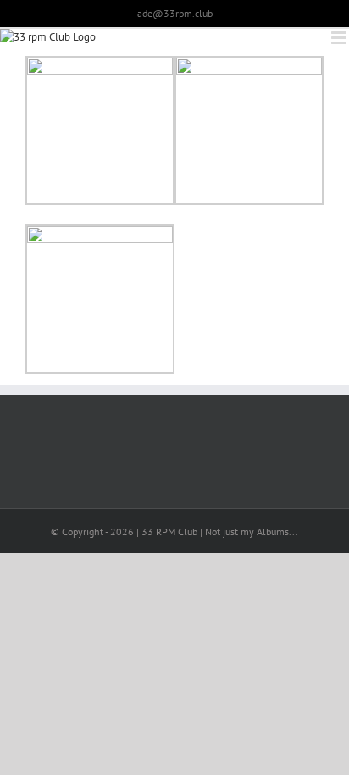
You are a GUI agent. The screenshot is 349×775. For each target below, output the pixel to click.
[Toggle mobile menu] (340, 38)
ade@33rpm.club (175, 13)
